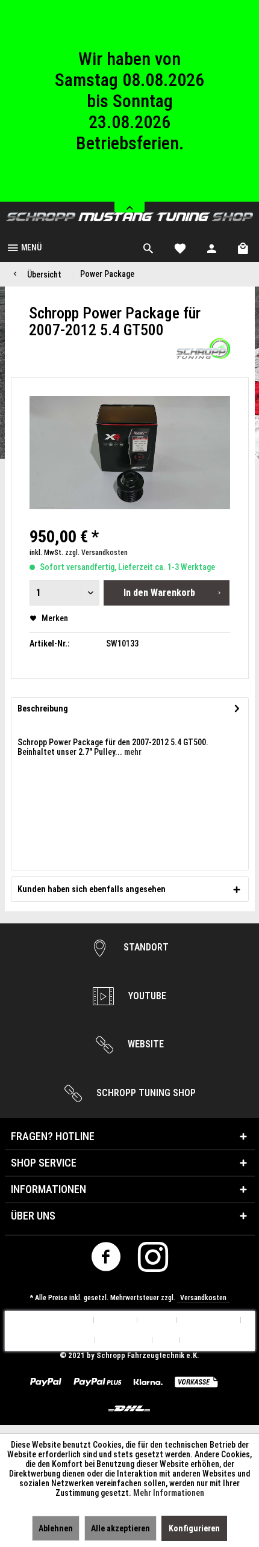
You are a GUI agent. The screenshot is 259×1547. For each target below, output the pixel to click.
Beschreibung (42, 708)
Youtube (146, 996)
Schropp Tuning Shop (145, 1093)
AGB (166, 1340)
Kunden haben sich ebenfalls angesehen (91, 889)
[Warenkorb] (244, 247)
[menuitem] (24, 247)
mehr (132, 752)
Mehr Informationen (168, 1493)
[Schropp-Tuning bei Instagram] (153, 1260)
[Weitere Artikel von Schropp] (203, 348)
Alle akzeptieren (120, 1528)
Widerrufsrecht (63, 1340)
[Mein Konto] (212, 247)
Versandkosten (203, 1298)
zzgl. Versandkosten (96, 552)
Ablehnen (56, 1528)
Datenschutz (124, 1340)
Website (144, 1044)
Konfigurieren (194, 1528)
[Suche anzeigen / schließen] (148, 247)
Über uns (116, 1320)
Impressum (204, 1340)
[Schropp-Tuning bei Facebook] (106, 1260)
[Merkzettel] (180, 247)
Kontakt (157, 1320)
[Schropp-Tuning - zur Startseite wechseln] (129, 217)
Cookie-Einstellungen (51, 1320)
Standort (145, 947)
